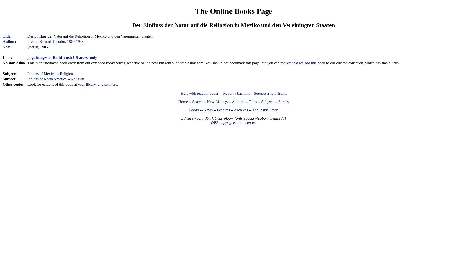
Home (183, 102)
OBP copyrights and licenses (233, 123)
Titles (253, 102)
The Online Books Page (233, 11)
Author (9, 41)
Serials (283, 102)
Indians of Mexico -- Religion (50, 74)
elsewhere (109, 84)
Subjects (267, 102)
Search (197, 102)
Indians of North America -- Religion (55, 79)
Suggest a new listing (270, 93)
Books (194, 110)
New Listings (217, 102)
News (208, 110)
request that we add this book (302, 63)
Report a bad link (236, 93)
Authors (238, 102)
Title (6, 36)
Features (223, 110)
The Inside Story (265, 110)
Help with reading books (200, 93)
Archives (241, 110)
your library (87, 84)
